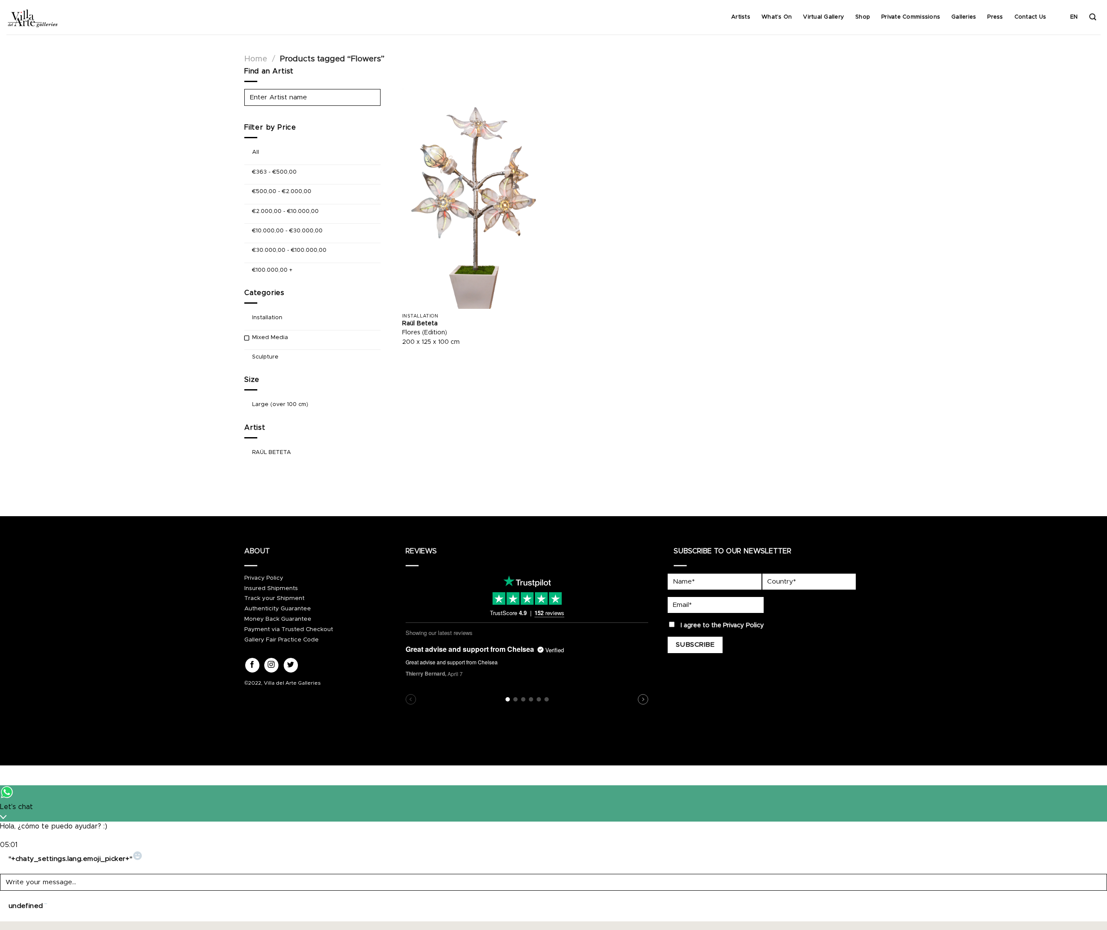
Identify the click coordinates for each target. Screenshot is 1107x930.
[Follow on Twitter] (291, 665)
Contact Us (1030, 17)
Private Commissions (910, 17)
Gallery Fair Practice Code (281, 640)
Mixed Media (270, 337)
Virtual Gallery (823, 17)
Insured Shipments (271, 588)
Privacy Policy (263, 578)
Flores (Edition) (424, 333)
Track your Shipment (274, 598)
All (255, 152)
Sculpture (265, 357)
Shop (862, 17)
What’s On (776, 17)
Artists (740, 17)
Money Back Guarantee (277, 619)
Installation (267, 318)
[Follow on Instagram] (271, 665)
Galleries (963, 17)
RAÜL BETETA (271, 452)
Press (995, 17)
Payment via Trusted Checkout (288, 629)
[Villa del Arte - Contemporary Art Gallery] (32, 17)
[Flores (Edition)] (476, 198)
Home (255, 59)
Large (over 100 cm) (280, 404)
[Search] (1093, 17)
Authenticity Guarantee (277, 609)
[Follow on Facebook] (252, 665)
